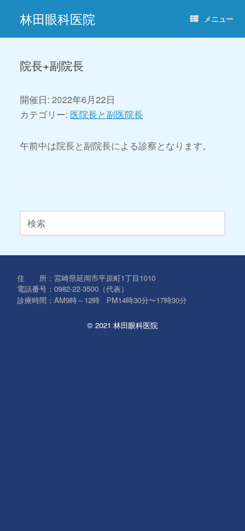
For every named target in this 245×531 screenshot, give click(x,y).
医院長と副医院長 (106, 114)
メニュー (219, 18)
